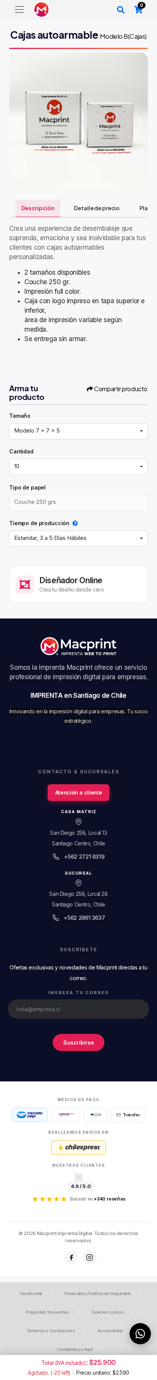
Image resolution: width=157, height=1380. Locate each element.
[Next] (140, 121)
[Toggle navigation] (19, 9)
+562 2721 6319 (84, 856)
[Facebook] (71, 1257)
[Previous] (16, 121)
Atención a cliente (78, 792)
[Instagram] (89, 1257)
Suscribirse (78, 1042)
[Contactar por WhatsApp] (140, 1333)
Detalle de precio (97, 208)
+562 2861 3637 (84, 917)
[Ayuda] (73, 523)
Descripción (37, 208)
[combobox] (78, 431)
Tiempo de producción (39, 523)
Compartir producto (120, 389)
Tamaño (19, 415)
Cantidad (21, 451)
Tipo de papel (27, 487)
